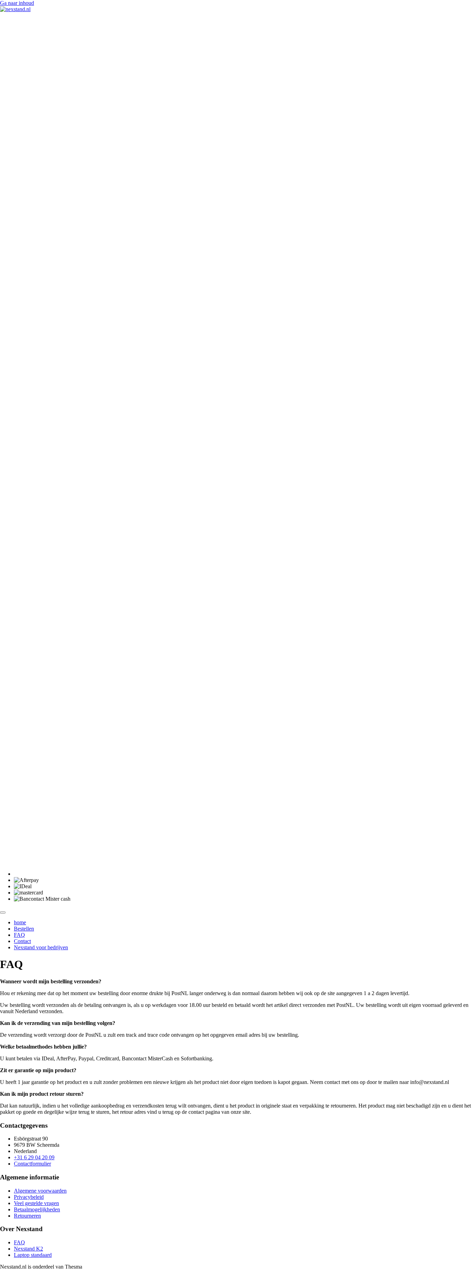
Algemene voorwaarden (40, 1191)
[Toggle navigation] (3, 912)
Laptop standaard (33, 1255)
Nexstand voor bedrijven (41, 947)
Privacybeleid (29, 1197)
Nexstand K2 (28, 1249)
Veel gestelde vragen (36, 1203)
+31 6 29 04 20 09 (34, 1157)
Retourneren (27, 1216)
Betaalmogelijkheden (37, 1209)
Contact (22, 941)
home (20, 922)
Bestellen (24, 929)
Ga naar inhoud (17, 3)
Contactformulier (32, 1164)
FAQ (19, 935)
